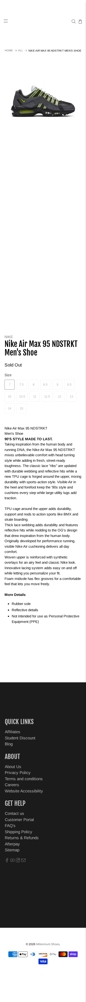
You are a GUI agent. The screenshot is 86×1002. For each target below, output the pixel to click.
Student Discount (20, 738)
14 (9, 408)
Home (9, 50)
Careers (12, 785)
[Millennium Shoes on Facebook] (7, 861)
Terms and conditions (24, 779)
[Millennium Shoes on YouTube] (12, 861)
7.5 (21, 384)
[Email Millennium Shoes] (23, 861)
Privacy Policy (18, 772)
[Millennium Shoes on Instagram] (18, 861)
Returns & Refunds (22, 838)
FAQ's (10, 825)
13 (71, 396)
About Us (13, 766)
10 (9, 396)
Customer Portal (19, 819)
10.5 (22, 396)
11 (34, 396)
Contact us (14, 813)
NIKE (9, 337)
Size (8, 375)
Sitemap (12, 850)
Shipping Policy (18, 832)
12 (59, 396)
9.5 (69, 384)
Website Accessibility (24, 791)
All (20, 50)
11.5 (47, 396)
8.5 (45, 384)
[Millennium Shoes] (43, 21)
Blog (9, 744)
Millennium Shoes (47, 944)
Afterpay (12, 844)
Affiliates (12, 732)
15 (21, 408)
